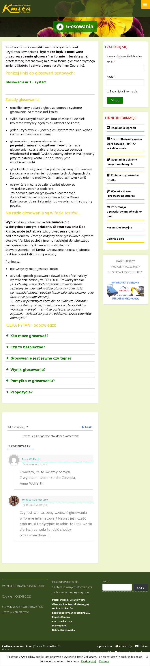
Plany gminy (59, 626)
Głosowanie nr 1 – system (25, 82)
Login (88, 426)
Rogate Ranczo (61, 617)
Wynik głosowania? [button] (28, 369)
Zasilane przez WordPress (17, 646)
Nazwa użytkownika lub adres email (124, 59)
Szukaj (106, 582)
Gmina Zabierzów (62, 609)
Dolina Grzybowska (63, 630)
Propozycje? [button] (21, 392)
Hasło (111, 76)
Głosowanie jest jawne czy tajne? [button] (41, 358)
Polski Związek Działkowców (68, 600)
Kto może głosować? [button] (29, 335)
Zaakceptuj (88, 661)
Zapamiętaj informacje (123, 91)
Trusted (48, 646)
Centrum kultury (62, 622)
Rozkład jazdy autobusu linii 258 (71, 613)
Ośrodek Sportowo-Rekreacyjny (70, 604)
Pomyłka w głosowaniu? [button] (32, 380)
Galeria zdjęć (115, 238)
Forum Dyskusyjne (119, 227)
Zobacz (104, 661)
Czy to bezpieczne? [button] (27, 347)
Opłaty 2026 (104, 647)
